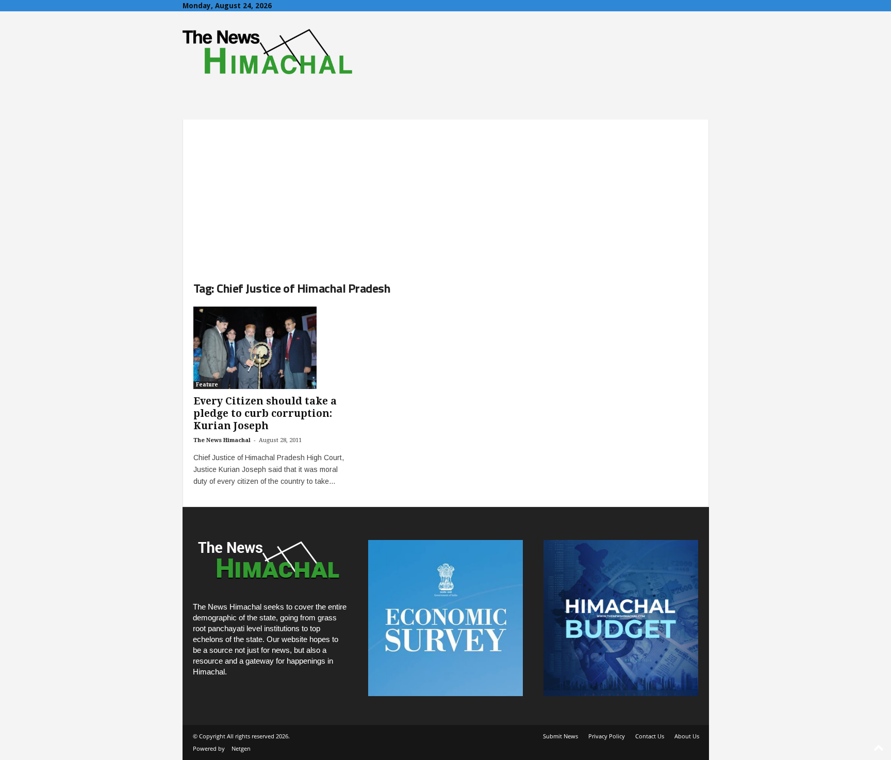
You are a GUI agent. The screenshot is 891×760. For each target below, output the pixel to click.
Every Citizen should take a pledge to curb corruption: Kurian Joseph (265, 413)
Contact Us (649, 736)
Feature (207, 384)
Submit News (560, 736)
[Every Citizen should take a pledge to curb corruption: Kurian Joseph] (270, 348)
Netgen (241, 748)
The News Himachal (222, 440)
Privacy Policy (606, 736)
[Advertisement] (446, 192)
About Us (686, 736)
